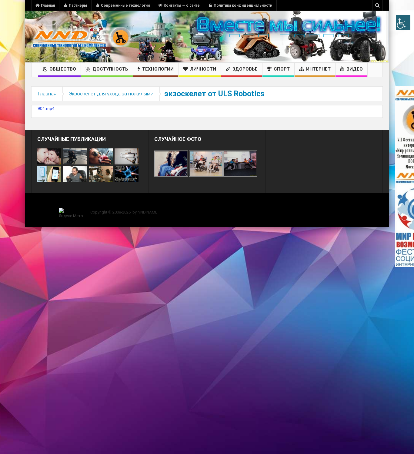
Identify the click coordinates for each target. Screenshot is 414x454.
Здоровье (245, 69)
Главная (48, 5)
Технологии (158, 69)
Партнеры (78, 5)
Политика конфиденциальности (243, 5)
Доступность (110, 69)
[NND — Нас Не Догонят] (81, 36)
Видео (354, 69)
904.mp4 (46, 108)
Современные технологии (125, 5)
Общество (62, 69)
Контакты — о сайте (182, 5)
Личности (203, 69)
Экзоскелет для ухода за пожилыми (111, 94)
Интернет (318, 69)
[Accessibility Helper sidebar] (403, 22)
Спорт (282, 69)
